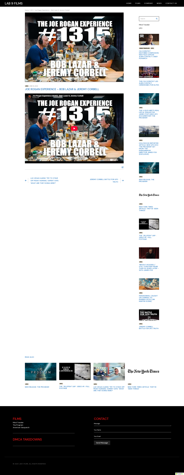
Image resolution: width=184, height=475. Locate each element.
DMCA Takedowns (27, 439)
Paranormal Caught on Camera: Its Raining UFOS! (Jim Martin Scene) (148, 298)
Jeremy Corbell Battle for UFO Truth (104, 180)
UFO (31, 10)
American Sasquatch (21, 427)
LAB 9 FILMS (14, 3)
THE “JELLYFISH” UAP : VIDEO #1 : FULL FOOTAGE (147, 237)
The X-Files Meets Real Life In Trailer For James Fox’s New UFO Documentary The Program (149, 114)
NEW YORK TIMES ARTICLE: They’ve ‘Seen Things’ (148, 209)
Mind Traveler (144, 25)
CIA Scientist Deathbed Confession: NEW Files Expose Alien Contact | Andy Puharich (149, 55)
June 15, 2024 (33, 86)
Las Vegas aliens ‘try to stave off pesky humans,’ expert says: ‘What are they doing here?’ (44, 180)
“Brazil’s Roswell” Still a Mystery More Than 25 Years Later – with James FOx (149, 267)
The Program (18, 425)
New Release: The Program (146, 180)
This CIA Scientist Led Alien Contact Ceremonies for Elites (149, 83)
